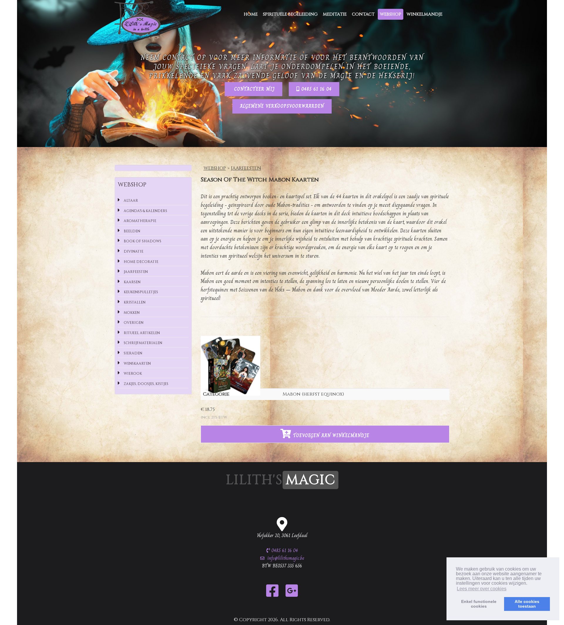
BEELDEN (131, 231)
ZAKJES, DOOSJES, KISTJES (145, 383)
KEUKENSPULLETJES (140, 292)
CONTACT (363, 14)
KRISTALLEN (134, 302)
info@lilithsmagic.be (285, 558)
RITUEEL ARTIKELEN (141, 333)
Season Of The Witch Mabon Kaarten (260, 180)
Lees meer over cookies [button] (481, 588)
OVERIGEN (133, 322)
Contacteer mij (253, 89)
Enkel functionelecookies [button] (478, 604)
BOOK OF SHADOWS (142, 241)
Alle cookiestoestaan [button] (527, 604)
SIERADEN (132, 353)
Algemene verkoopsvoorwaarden (282, 106)
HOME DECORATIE (140, 261)
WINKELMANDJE (424, 14)
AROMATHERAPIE (139, 221)
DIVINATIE (133, 251)
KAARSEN (131, 282)
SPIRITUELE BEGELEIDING (290, 14)
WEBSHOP (390, 14)
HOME (251, 14)
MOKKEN (131, 312)
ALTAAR (130, 200)
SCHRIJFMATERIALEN (142, 343)
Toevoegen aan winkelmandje (330, 435)
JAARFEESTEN (246, 168)
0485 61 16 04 (316, 89)
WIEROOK (132, 373)
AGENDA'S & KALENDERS (145, 211)
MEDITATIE (335, 14)
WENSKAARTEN (137, 363)
